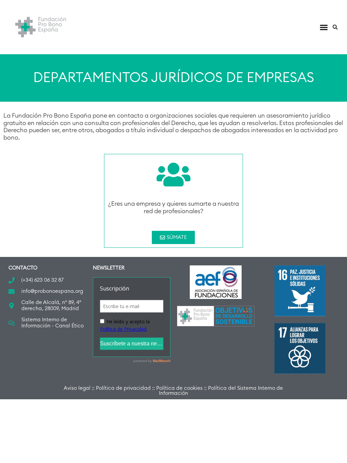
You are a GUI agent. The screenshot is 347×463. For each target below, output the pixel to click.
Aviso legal (77, 388)
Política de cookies (179, 388)
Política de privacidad (123, 388)
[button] (324, 27)
